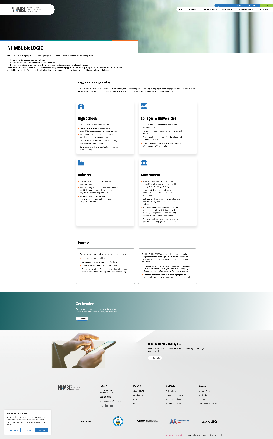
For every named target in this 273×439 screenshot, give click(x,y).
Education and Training (208, 403)
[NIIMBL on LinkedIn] (106, 405)
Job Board (203, 399)
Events (136, 403)
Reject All (28, 430)
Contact (224, 6)
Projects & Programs (209, 9)
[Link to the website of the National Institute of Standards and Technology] (148, 421)
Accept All (41, 430)
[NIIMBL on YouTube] (111, 405)
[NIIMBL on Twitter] (102, 406)
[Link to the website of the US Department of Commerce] (118, 421)
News (135, 399)
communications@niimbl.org (111, 401)
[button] (219, 6)
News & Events (264, 9)
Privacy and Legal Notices (174, 435)
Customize (14, 430)
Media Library (253, 6)
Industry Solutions (227, 9)
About (180, 9)
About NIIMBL (138, 391)
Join (232, 6)
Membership (192, 9)
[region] (27, 422)
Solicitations (241, 6)
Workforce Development (246, 9)
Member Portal (266, 6)
